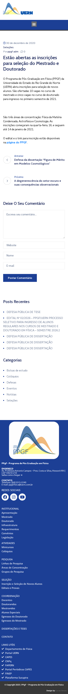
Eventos (12, 388)
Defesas (11, 382)
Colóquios (13, 376)
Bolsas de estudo (17, 370)
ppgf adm (13, 51)
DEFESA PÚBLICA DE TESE (23, 312)
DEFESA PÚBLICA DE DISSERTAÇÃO (30, 336)
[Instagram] (13, 497)
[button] (34, 24)
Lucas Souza (61, 691)
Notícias (11, 394)
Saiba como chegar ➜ (12, 474)
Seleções (8, 47)
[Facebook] (5, 497)
